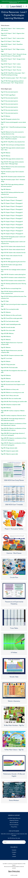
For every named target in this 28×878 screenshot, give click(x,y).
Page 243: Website (5, 361)
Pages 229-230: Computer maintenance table (12, 355)
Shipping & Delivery (14, 820)
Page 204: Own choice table (8, 330)
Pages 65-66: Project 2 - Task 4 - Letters (11, 64)
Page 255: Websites (6, 378)
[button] (1, 6)
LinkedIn (14, 856)
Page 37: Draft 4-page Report (8, 95)
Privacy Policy (14, 826)
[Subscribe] (24, 842)
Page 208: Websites (6, 336)
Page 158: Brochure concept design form (11, 288)
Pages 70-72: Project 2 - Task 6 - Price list (11, 70)
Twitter (14, 854)
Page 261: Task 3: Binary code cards (10, 395)
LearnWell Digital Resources (14, 818)
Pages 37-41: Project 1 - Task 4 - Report (10, 41)
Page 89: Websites (5, 153)
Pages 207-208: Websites (7, 333)
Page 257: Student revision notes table (10, 381)
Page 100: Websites (6, 189)
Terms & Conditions (14, 824)
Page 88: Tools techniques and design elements (13, 145)
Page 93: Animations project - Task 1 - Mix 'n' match (13, 78)
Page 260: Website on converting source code (12, 392)
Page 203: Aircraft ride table (8, 327)
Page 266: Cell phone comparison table (10, 404)
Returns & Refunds (14, 822)
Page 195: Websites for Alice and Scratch (11, 315)
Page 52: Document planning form (9, 98)
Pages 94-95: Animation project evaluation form (13, 176)
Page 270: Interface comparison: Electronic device (13, 415)
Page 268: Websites (6, 407)
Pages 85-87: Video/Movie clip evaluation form (13, 142)
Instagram (14, 852)
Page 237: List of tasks (6, 358)
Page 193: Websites (6, 312)
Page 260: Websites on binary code (9, 389)
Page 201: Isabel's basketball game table (11, 324)
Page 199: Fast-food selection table (9, 321)
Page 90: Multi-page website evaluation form (12, 159)
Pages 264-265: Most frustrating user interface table (14, 401)
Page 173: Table (5, 301)
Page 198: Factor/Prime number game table (11, 318)
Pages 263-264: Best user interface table (11, 398)
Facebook (14, 850)
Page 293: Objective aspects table (9, 454)
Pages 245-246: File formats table (9, 367)
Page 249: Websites (6, 375)
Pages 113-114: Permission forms (9, 197)
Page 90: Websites (5, 156)
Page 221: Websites (6, 347)
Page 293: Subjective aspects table (9, 451)
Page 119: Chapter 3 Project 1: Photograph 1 (11, 200)
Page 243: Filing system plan (8, 364)
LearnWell (15, 875)
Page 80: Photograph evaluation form (10, 119)
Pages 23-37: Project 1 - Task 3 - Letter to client (12, 38)
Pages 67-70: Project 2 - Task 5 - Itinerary (11, 67)
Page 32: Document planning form (9, 92)
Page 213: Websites (6, 339)
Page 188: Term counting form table (10, 309)
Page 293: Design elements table (9, 448)
